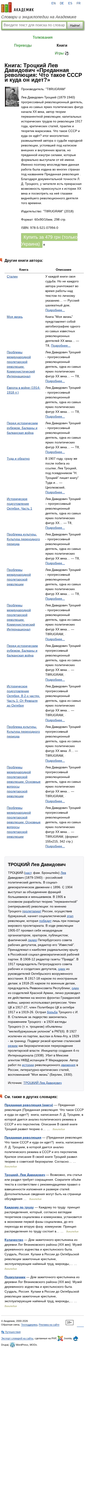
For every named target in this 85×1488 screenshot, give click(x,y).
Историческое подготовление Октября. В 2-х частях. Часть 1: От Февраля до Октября (23, 695)
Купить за (49, 240)
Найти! (75, 25)
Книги (62, 45)
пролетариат (31, 911)
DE (62, 3)
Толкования (43, 37)
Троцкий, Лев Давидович (25, 1175)
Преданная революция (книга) (29, 1105)
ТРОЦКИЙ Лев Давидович (42, 1083)
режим (13, 1046)
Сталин (12, 276)
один (61, 969)
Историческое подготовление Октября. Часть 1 (19, 503)
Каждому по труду (19, 1207)
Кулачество (14, 1240)
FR (78, 3)
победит (45, 921)
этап (70, 916)
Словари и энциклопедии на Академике (38, 17)
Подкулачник (15, 1277)
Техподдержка (29, 1324)
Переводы (23, 45)
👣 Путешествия (11, 1332)
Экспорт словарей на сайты (17, 1338)
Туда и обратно (18, 458)
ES (70, 3)
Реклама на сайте (49, 1324)
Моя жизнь (15, 317)
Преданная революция (23, 1137)
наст (28, 873)
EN (53, 3)
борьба (52, 1012)
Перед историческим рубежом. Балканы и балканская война (22, 428)
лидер (32, 940)
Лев (63, 873)
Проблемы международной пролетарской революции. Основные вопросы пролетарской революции (24, 781)
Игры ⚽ (62, 53)
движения (68, 1065)
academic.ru (17, 7)
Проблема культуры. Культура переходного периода (23, 539)
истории (28, 1065)
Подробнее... (55, 310)
